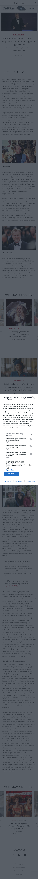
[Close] (34, 398)
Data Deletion (7, 481)
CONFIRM (11, 474)
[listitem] (19, 434)
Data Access (19, 481)
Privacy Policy (30, 481)
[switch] (30, 439)
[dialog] (19, 439)
